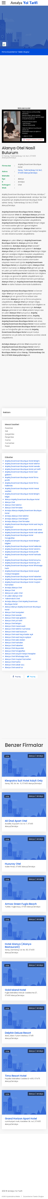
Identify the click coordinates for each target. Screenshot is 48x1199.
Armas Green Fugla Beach (21, 904)
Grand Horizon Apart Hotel (21, 1118)
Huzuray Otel (13, 864)
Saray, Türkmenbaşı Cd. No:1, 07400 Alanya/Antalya (19, 157)
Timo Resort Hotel (15, 1075)
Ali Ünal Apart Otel (16, 821)
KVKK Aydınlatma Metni (11, 1196)
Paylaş (18, 676)
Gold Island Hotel (15, 990)
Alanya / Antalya (36, 756)
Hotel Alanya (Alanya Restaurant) (18, 945)
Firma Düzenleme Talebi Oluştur (15, 52)
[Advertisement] (24, 79)
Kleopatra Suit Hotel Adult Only (24, 780)
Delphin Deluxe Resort (18, 1033)
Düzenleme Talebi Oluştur (33, 1196)
